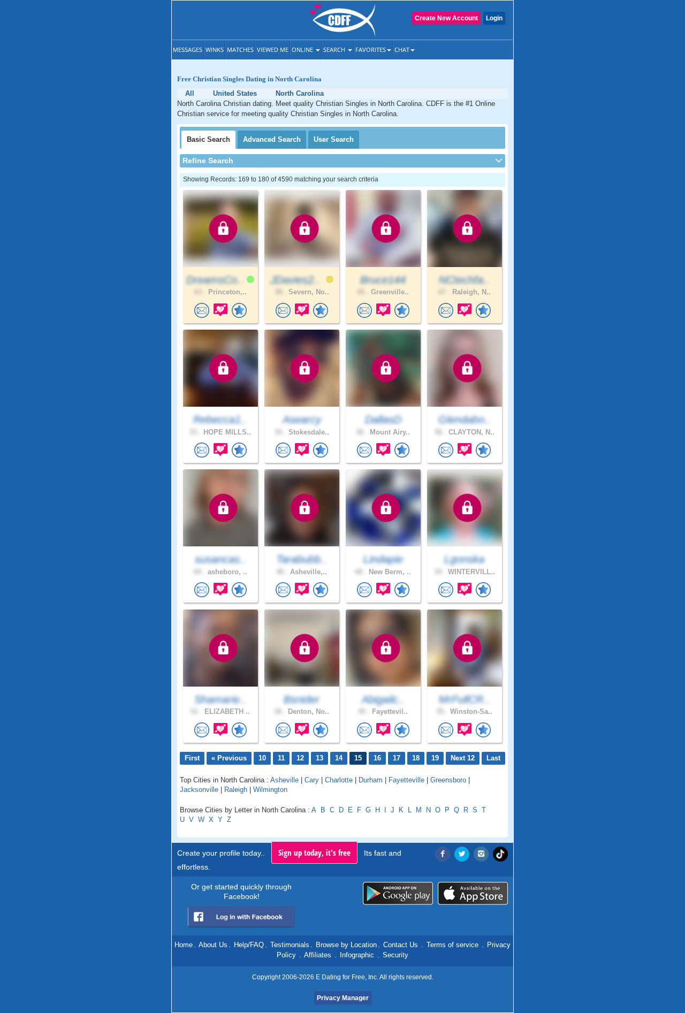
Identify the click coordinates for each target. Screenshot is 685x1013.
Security (395, 955)
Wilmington (270, 790)
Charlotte (339, 780)
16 (377, 758)
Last (493, 758)
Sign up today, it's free (314, 852)
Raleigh (235, 790)
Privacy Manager (343, 998)
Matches (240, 49)
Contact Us (400, 945)
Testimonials (289, 945)
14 (338, 758)
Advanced (272, 139)
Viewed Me (272, 49)
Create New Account (446, 18)
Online (303, 49)
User (334, 139)
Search (335, 49)
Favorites (370, 49)
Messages (187, 49)
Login (494, 18)
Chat (401, 49)
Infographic (357, 955)
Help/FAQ (249, 945)
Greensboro (448, 780)
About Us (213, 945)
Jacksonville (199, 790)
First (192, 758)
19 (435, 758)
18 (416, 758)
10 (262, 758)
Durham (371, 780)
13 (319, 758)
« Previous (229, 758)
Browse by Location (346, 945)
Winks (215, 49)
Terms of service (452, 945)
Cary (312, 780)
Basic (208, 139)
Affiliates (317, 955)
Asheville (284, 780)
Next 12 (463, 758)
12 (300, 758)
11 (281, 758)
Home (183, 945)
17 (396, 758)
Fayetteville (406, 780)
